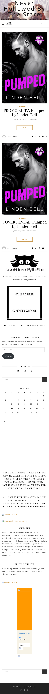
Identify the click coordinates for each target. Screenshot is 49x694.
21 (31, 408)
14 (31, 404)
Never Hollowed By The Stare (24, 8)
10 (5, 404)
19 (18, 408)
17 (5, 408)
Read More (24, 128)
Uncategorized (24, 107)
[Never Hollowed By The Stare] (9, 23)
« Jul (3, 421)
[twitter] (21, 690)
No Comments (31, 119)
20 (24, 408)
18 (12, 408)
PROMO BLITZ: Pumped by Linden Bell (24, 112)
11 (12, 404)
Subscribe (8, 356)
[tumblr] (24, 690)
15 (37, 404)
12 (18, 404)
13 (24, 404)
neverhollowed (11, 136)
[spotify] (28, 690)
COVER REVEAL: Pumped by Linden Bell (24, 224)
